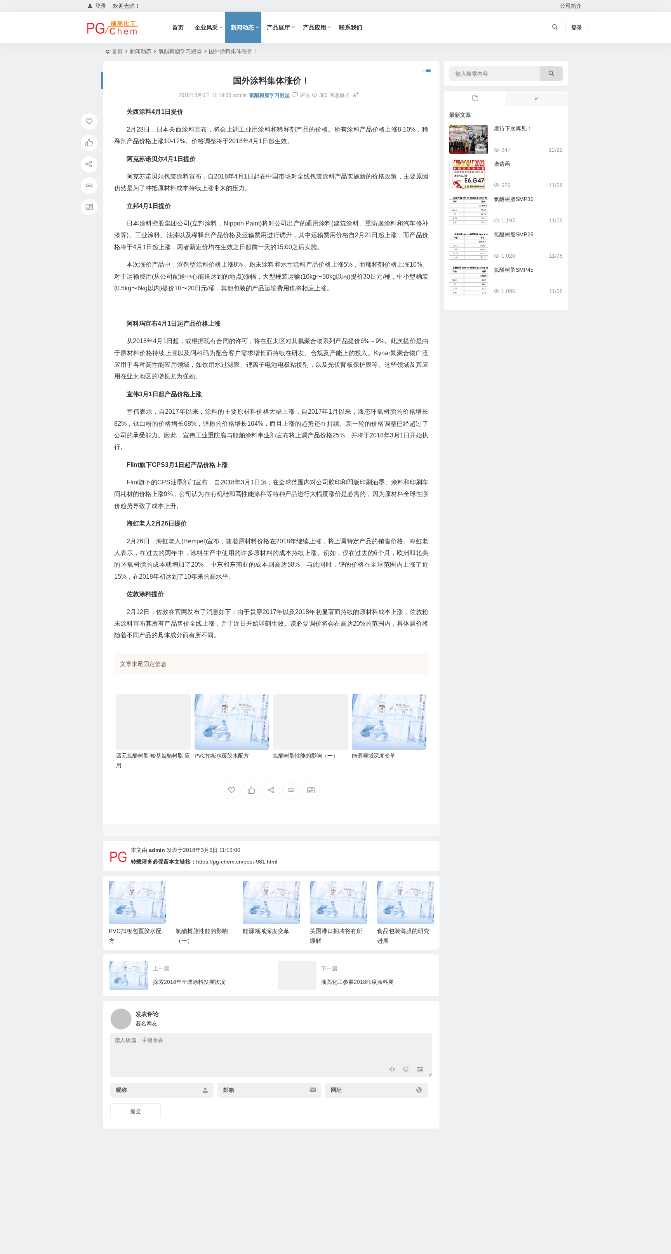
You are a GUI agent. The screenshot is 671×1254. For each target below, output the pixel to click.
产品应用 (314, 27)
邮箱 (228, 1090)
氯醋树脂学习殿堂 (180, 51)
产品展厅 (278, 27)
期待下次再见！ (513, 128)
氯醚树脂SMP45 (514, 270)
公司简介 (571, 6)
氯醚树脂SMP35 (514, 199)
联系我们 (350, 27)
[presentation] (389, 893)
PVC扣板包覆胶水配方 (222, 756)
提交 (135, 1111)
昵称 (121, 1090)
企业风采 (206, 27)
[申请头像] (424, 1017)
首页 (178, 27)
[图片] (420, 1070)
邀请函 (502, 164)
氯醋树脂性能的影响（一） (305, 756)
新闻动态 (242, 27)
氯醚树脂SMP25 (514, 234)
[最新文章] (475, 98)
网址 (336, 1090)
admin (157, 850)
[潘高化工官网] (112, 27)
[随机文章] (537, 98)
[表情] (406, 1070)
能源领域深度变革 (373, 756)
